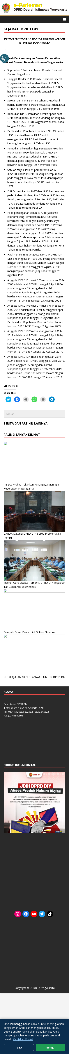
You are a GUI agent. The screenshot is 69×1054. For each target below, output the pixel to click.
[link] (4, 58)
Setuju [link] (50, 1047)
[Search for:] (34, 414)
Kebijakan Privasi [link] (23, 1039)
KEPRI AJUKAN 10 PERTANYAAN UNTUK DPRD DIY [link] (34, 677)
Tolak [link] (18, 1047)
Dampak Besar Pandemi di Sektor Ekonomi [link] (29, 632)
